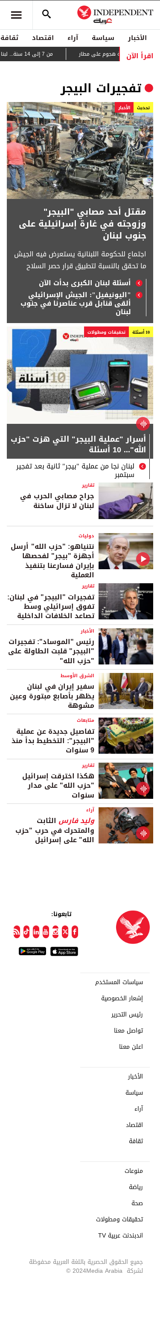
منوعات (134, 1171)
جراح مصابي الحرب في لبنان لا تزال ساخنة (57, 500)
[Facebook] (75, 931)
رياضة (136, 1187)
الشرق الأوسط (77, 675)
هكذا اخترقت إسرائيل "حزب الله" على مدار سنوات (58, 785)
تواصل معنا (128, 1031)
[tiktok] (26, 931)
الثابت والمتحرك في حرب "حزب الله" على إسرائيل (54, 830)
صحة (137, 1203)
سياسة (103, 38)
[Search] (46, 14)
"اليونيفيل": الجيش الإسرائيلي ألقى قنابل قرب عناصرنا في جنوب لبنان (75, 303)
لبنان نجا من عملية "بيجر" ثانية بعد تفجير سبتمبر (75, 470)
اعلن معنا (131, 1047)
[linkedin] (36, 931)
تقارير (88, 485)
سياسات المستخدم (119, 982)
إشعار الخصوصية (122, 998)
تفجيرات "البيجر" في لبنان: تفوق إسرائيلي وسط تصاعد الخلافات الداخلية (50, 606)
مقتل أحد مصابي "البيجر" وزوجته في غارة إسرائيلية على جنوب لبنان (82, 223)
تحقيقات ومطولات (106, 332)
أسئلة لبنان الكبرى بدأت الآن (85, 283)
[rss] (17, 931)
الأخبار (137, 38)
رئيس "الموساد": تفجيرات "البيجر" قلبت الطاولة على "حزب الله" (51, 651)
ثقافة (136, 1141)
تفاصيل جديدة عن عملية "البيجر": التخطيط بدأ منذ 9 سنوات (53, 741)
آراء (72, 38)
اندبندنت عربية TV (120, 1235)
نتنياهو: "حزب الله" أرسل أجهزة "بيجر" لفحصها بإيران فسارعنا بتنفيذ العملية (52, 561)
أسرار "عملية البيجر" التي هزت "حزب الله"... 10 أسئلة (78, 445)
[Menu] (16, 14)
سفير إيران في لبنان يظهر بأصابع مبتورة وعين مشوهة (52, 696)
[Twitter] (65, 931)
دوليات (86, 535)
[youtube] (46, 931)
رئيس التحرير (127, 1014)
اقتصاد (43, 38)
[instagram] (55, 931)
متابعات (85, 720)
